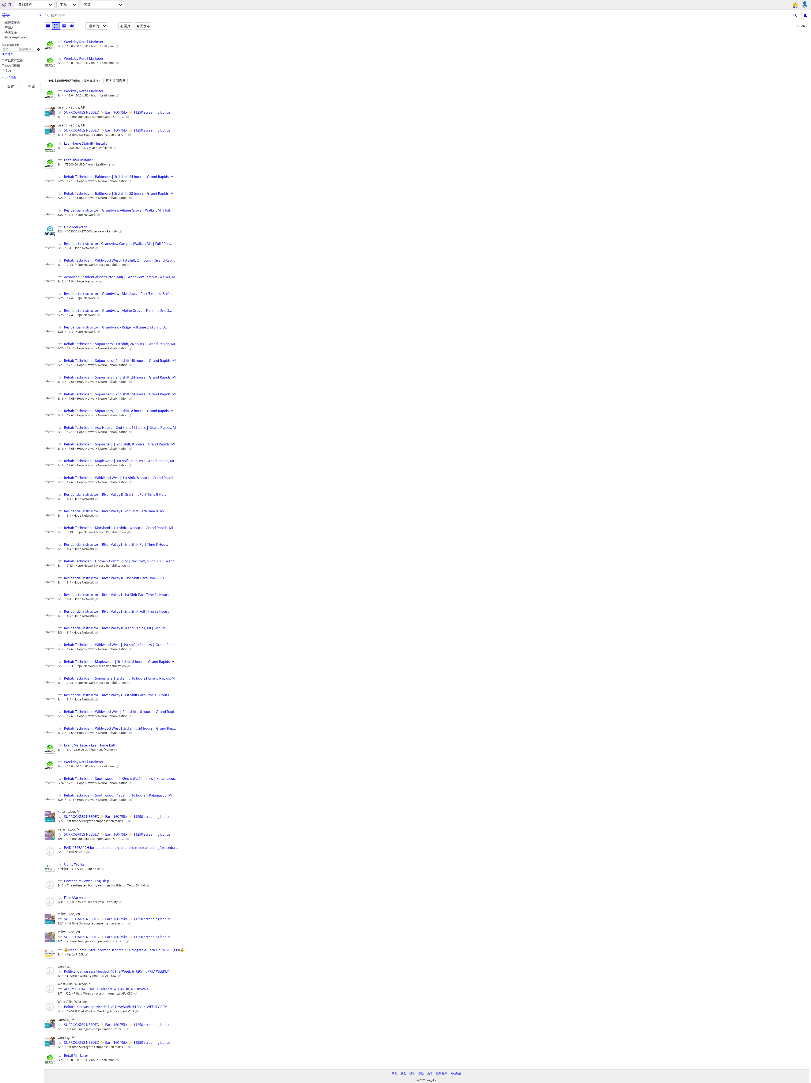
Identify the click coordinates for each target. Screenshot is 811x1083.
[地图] (72, 26)
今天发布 (11, 32)
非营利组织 (12, 66)
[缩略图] (56, 26)
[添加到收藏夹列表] (60, 41)
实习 (8, 71)
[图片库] (64, 26)
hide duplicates (16, 37)
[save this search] (805, 15)
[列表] (48, 26)
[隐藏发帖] (117, 46)
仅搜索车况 (12, 22)
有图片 (9, 27)
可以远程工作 (14, 60)
